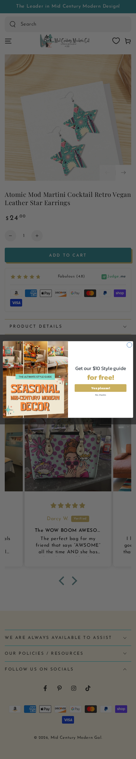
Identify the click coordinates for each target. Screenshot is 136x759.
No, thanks (100, 394)
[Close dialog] (129, 344)
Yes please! (100, 388)
